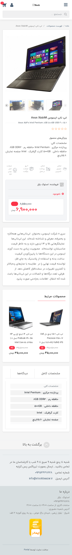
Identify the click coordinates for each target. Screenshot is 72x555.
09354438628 (43, 472)
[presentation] (65, 105)
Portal (26, 549)
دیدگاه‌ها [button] (22, 374)
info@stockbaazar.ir (41, 478)
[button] (6, 5)
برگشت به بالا (33, 444)
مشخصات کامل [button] (50, 374)
